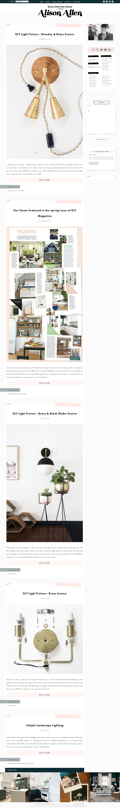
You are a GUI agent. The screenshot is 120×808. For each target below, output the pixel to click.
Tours (48, 2)
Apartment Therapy (106, 66)
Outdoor (31, 763)
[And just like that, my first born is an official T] (75, 787)
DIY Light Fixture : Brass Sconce (45, 593)
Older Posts (12, 770)
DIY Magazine (105, 60)
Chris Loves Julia (92, 75)
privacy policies (47, 806)
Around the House (14, 763)
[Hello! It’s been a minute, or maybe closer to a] (45, 787)
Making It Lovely (105, 75)
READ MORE (44, 180)
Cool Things (22, 393)
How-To (13, 573)
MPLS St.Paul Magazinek (107, 61)
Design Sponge (105, 68)
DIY (16, 190)
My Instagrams (105, 69)
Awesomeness (12, 393)
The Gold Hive (92, 80)
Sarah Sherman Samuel (107, 80)
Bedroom (11, 190)
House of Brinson (93, 81)
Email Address (93, 154)
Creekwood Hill (92, 77)
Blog (41, 2)
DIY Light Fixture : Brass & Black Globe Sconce (45, 413)
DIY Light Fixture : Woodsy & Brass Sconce (44, 34)
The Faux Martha (92, 83)
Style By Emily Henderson (107, 83)
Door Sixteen (92, 78)
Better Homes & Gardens (107, 58)
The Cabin (21, 190)
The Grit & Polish (92, 86)
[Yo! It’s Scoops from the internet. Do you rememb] (15, 787)
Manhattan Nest (105, 78)
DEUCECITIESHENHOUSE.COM (64, 804)
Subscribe (76, 2)
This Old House (105, 63)
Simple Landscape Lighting (44, 725)
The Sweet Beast (105, 81)
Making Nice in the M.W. (107, 77)
